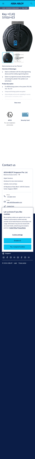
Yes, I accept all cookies (17, 247)
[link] (11, 8)
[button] (24, 8)
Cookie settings (17, 235)
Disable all (17, 240)
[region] (17, 229)
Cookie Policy (13, 228)
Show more (17, 103)
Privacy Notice (21, 228)
